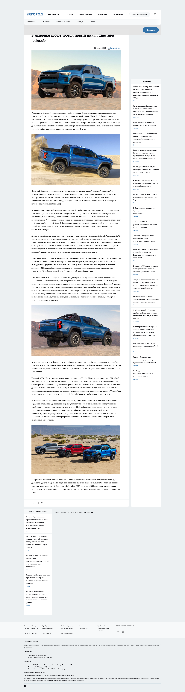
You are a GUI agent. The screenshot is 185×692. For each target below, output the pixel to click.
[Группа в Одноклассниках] (123, 631)
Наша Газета (83, 626)
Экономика (118, 14)
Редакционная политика (31, 641)
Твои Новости (46, 633)
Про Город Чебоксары (30, 626)
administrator (114, 48)
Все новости (53, 14)
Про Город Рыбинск (66, 628)
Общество (69, 14)
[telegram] (42, 503)
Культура (80, 22)
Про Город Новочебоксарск (50, 626)
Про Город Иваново (103, 626)
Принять (151, 30)
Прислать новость (139, 14)
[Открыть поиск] (155, 14)
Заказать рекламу (63, 22)
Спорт (92, 22)
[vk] (35, 503)
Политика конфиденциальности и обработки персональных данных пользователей (49, 675)
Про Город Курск (47, 628)
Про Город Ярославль (67, 626)
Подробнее (80, 680)
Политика (102, 14)
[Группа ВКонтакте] (117, 631)
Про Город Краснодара (68, 633)
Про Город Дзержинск (30, 633)
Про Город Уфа (83, 628)
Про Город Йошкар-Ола (31, 628)
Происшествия (85, 14)
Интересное (31, 22)
